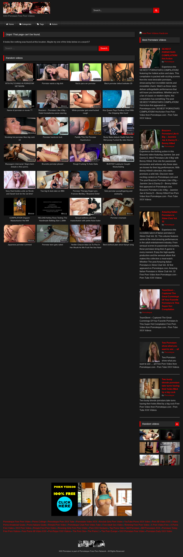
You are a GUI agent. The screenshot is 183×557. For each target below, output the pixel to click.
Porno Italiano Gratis (36, 525)
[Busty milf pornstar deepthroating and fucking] (170, 447)
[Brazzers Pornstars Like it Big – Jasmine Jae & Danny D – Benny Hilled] (150, 149)
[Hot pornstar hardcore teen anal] (170, 460)
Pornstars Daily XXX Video (159, 531)
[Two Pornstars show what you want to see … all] (150, 361)
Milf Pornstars (132, 528)
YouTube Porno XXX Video (137, 522)
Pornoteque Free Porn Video (17, 522)
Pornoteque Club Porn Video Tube (84, 525)
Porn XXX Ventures (98, 528)
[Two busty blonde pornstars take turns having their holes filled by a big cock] (150, 398)
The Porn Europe (109, 531)
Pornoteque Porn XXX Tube (61, 522)
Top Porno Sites (117, 528)
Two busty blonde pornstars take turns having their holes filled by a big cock (171, 385)
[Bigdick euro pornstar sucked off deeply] (149, 434)
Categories (26, 24)
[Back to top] (175, 549)
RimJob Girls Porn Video (110, 522)
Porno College (39, 522)
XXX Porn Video (23, 528)
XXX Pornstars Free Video (132, 531)
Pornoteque (169, 62)
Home (11, 24)
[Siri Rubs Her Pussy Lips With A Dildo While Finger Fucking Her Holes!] (149, 447)
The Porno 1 (94, 531)
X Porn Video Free (160, 525)
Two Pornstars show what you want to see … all (170, 346)
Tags (42, 24)
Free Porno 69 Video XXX (34, 531)
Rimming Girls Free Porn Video (72, 528)
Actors (54, 24)
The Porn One (79, 531)
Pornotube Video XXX (86, 522)
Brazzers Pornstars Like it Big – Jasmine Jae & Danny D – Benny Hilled (170, 136)
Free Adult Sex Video (112, 525)
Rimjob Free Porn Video (44, 528)
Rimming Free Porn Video (136, 525)
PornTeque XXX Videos (59, 531)
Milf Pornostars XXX (150, 528)
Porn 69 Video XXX (161, 522)
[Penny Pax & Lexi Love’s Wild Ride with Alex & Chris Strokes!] (170, 434)
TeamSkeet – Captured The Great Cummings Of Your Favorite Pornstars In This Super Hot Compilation (170, 299)
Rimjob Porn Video (57, 525)
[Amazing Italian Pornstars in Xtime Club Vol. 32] (150, 230)
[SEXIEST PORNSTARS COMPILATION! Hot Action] (150, 67)
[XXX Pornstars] (26, 8)
